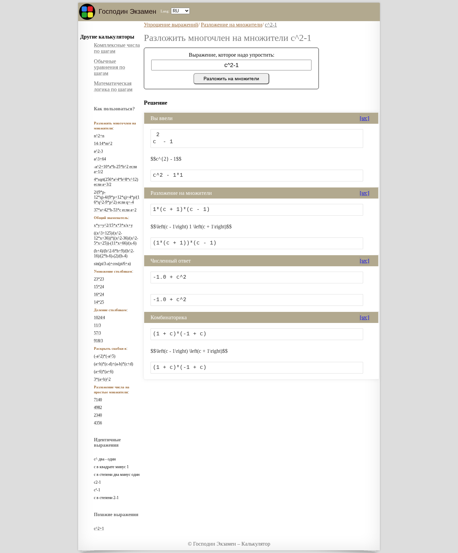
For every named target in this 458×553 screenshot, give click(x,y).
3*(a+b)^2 (102, 379)
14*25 (99, 302)
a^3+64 (100, 159)
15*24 (99, 286)
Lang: (165, 11)
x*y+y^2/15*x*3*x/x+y (113, 225)
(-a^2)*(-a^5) (104, 356)
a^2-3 (98, 151)
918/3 (98, 340)
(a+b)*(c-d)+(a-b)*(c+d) (113, 364)
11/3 (97, 325)
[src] (364, 118)
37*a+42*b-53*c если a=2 (115, 210)
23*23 (99, 279)
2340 (98, 415)
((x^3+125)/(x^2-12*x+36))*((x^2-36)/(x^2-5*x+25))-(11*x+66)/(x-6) (116, 238)
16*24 (99, 294)
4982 (98, 407)
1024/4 (99, 317)
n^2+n (99, 135)
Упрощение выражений (171, 24)
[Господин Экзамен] (87, 11)
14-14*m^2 (103, 143)
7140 (98, 399)
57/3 (97, 333)
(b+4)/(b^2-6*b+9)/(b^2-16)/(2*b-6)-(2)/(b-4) (114, 253)
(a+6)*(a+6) (103, 371)
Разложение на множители (231, 24)
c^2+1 (99, 528)
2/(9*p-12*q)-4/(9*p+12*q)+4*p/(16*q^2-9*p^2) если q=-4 (116, 197)
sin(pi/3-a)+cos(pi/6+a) (112, 263)
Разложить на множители (231, 78)
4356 (98, 423)
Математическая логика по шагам (113, 86)
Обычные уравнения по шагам (109, 67)
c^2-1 (271, 24)
